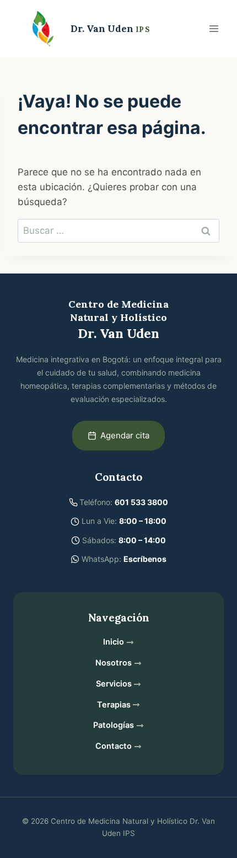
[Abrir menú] (213, 28)
